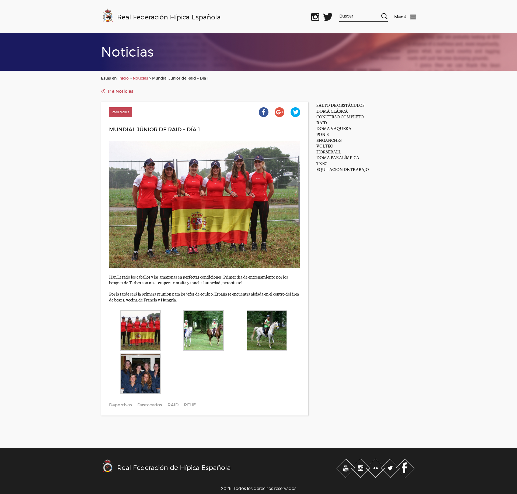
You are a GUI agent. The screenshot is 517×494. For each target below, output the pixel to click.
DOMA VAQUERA (333, 128)
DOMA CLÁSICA (332, 111)
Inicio (123, 78)
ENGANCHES (329, 140)
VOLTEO (324, 145)
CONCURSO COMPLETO (340, 116)
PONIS (322, 134)
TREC (321, 163)
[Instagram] (361, 467)
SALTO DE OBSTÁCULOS (340, 105)
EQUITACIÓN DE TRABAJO (342, 169)
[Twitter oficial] (328, 16)
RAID (321, 122)
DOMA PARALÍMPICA (337, 157)
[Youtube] (346, 467)
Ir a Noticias (120, 91)
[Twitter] (391, 467)
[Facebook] (405, 467)
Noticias (140, 78)
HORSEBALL (328, 151)
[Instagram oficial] (315, 16)
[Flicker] (376, 467)
